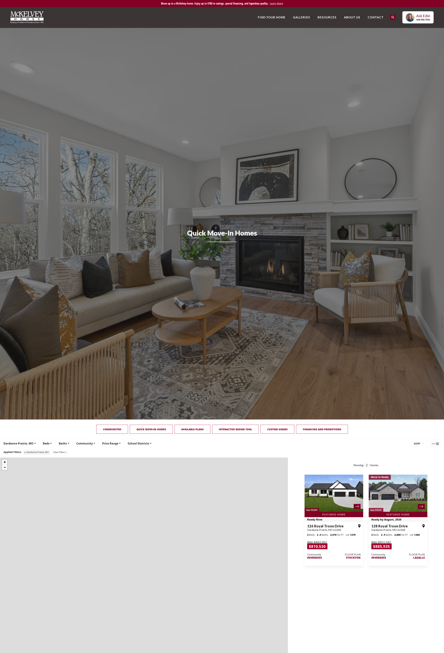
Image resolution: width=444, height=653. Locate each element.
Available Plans (192, 429)
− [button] (5, 467)
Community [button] (84, 443)
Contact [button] (376, 17)
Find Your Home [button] (271, 17)
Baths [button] (63, 443)
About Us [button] (352, 17)
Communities (112, 429)
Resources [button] (327, 17)
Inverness (314, 557)
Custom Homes (277, 429)
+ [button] (5, 462)
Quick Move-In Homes (151, 429)
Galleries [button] (301, 17)
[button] (392, 17)
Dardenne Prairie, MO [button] (18, 443)
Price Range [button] (110, 443)
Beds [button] (46, 443)
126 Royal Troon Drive (325, 527)
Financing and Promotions (322, 429)
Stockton (353, 557)
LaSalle (419, 557)
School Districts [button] (138, 443)
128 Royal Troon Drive (389, 527)
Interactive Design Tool (235, 429)
